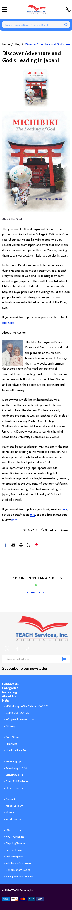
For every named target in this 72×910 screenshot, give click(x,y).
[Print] (21, 545)
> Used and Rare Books (17, 750)
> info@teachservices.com (19, 719)
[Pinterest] (36, 545)
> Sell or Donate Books (17, 869)
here (64, 509)
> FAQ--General (12, 830)
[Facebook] (5, 545)
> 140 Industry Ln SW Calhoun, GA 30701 (26, 706)
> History (9, 812)
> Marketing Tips (13, 761)
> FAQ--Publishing (14, 836)
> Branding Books (13, 774)
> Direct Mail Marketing (16, 781)
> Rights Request (13, 856)
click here (8, 323)
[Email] (13, 545)
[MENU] (4, 9)
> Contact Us (11, 799)
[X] (28, 545)
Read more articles (36, 592)
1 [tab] (36, 585)
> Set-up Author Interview (18, 876)
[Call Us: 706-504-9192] (69, 9)
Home (6, 44)
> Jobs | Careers (12, 819)
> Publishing (10, 743)
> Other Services (13, 788)
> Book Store (11, 737)
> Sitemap (10, 726)
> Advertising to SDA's (16, 768)
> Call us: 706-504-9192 (17, 712)
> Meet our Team (13, 805)
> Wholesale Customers (17, 863)
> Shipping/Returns (14, 843)
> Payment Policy (13, 850)
